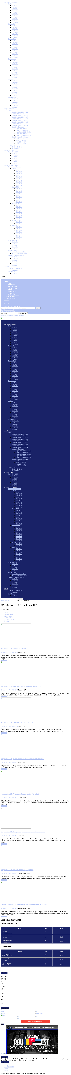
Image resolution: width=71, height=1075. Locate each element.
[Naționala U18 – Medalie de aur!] (16, 644)
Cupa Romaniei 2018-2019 (20, 117)
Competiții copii (9, 150)
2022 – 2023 (15, 100)
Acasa (6, 280)
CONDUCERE (12, 285)
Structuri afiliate (12, 286)
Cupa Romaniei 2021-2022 (20, 112)
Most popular (8, 616)
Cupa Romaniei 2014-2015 (20, 123)
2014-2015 (15, 20)
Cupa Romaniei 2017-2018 (20, 118)
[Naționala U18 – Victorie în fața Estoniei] (16, 719)
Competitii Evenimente (15, 268)
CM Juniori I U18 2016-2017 (9, 652)
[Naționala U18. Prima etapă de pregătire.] (16, 866)
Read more (4, 660)
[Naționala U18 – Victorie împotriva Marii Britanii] (16, 682)
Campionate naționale (10, 2)
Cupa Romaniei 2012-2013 (23, 128)
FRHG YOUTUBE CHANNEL (35, 1021)
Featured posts (8, 614)
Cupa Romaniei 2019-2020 (20, 115)
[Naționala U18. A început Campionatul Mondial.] (7, 790)
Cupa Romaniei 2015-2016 (20, 122)
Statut (9, 283)
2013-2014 (15, 22)
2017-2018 (15, 15)
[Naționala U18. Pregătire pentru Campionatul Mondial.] (16, 828)
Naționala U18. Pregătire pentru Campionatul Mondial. (23, 832)
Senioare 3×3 (12, 145)
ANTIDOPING (12, 288)
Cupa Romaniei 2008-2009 (23, 135)
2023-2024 (15, 5)
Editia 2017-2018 (21, 143)
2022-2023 (15, 7)
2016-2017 (15, 17)
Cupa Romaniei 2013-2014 (20, 125)
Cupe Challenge (13, 240)
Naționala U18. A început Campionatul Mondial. (20, 794)
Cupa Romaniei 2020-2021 (20, 113)
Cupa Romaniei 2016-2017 (20, 120)
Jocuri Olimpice (12, 250)
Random (6, 621)
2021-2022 (15, 9)
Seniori (10, 4)
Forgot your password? (7, 310)
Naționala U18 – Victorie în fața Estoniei (17, 722)
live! (61, 937)
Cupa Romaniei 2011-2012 (23, 130)
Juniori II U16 (12, 59)
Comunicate (11, 293)
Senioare (10, 79)
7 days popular (8, 617)
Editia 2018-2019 (21, 142)
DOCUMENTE (13, 291)
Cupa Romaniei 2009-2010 (23, 133)
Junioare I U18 (16, 220)
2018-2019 (15, 14)
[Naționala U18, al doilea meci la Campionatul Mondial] (16, 755)
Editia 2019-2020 (21, 140)
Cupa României (9, 109)
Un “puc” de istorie (10, 298)
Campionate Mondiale (14, 167)
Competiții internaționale (11, 165)
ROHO (6, 267)
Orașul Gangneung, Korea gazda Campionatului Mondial (24, 904)
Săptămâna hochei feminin (16, 255)
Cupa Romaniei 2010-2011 (23, 132)
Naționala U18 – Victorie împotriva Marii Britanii (21, 686)
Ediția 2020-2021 (17, 147)
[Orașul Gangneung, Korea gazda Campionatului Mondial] (7, 900)
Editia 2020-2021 (21, 138)
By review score (9, 619)
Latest (6, 613)
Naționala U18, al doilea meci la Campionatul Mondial (22, 759)
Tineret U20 (11, 24)
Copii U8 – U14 (13, 152)
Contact (6, 300)
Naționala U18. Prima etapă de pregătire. (17, 870)
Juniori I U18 (12, 39)
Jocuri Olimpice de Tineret (19, 253)
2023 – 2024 (15, 99)
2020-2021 (15, 10)
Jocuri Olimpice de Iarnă (19, 252)
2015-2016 (15, 19)
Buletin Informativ (9, 296)
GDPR (10, 290)
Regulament (15, 148)
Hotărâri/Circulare (13, 295)
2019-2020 (15, 12)
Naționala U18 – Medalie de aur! (14, 648)
